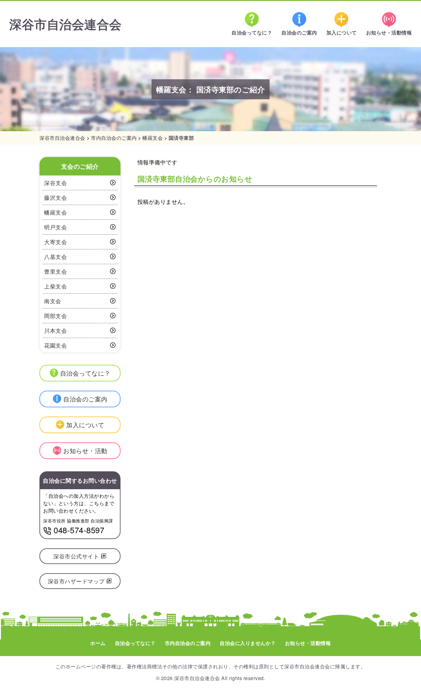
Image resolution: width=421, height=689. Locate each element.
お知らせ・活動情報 (389, 32)
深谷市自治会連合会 (65, 24)
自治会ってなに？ (251, 32)
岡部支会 (55, 316)
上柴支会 (55, 286)
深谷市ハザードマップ (77, 581)
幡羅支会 (55, 212)
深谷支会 (55, 183)
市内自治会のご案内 (188, 643)
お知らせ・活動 (85, 450)
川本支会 (55, 330)
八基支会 (55, 256)
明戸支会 (55, 227)
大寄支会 (55, 242)
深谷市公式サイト (77, 556)
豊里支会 (55, 271)
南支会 (52, 301)
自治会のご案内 (299, 32)
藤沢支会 (55, 197)
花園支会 (55, 345)
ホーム (98, 643)
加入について (341, 32)
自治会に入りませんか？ (248, 643)
